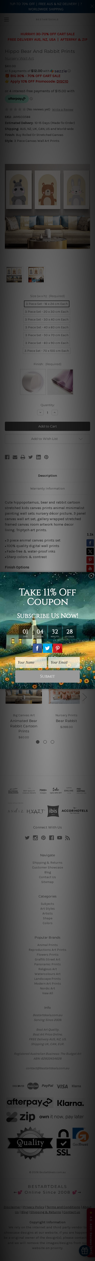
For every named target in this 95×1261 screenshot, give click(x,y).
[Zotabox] (92, 685)
